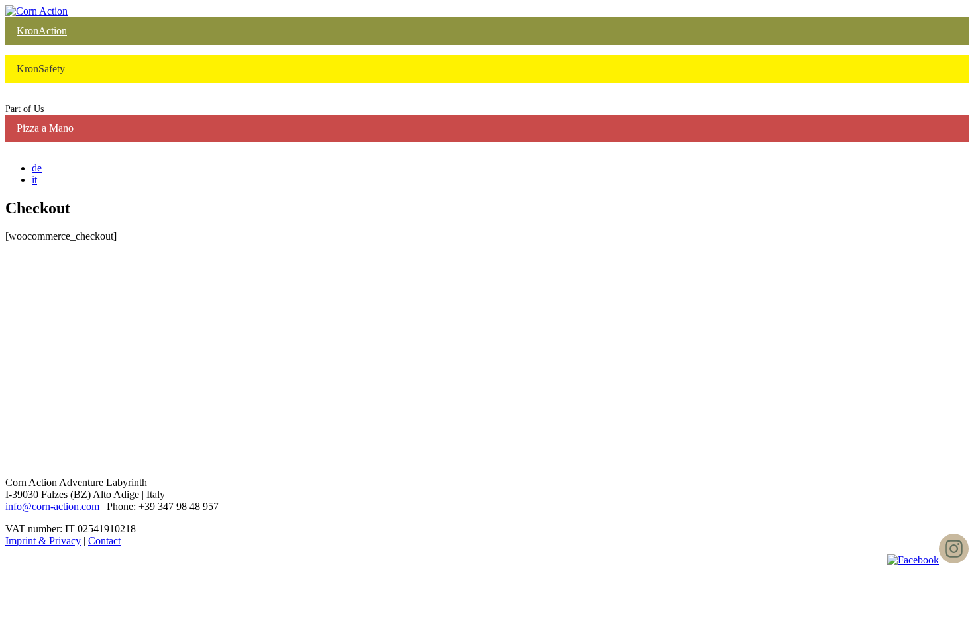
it (34, 179)
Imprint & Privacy (43, 540)
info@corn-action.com (52, 506)
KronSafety (41, 68)
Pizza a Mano (45, 128)
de (37, 167)
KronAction (42, 30)
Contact (104, 540)
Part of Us (24, 108)
